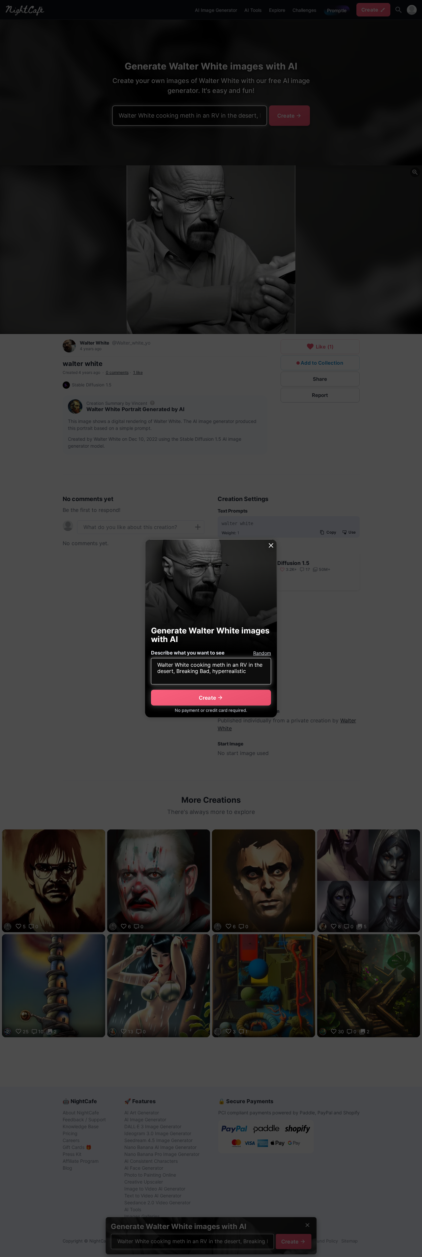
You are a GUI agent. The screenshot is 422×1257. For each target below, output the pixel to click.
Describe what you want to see (188, 653)
